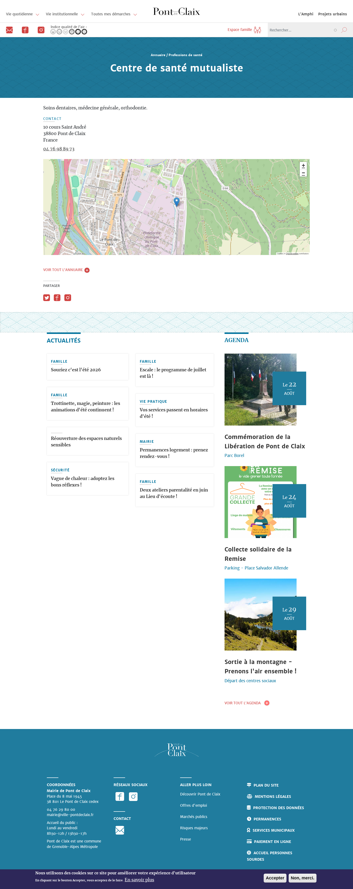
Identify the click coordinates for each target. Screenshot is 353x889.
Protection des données (278, 808)
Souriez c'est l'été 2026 (76, 370)
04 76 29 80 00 (61, 809)
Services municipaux (274, 830)
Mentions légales (273, 796)
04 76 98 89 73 (58, 149)
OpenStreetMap (292, 253)
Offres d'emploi (193, 805)
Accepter (275, 878)
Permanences (267, 819)
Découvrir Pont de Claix (200, 794)
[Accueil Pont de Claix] (176, 11)
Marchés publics (193, 816)
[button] (177, 202)
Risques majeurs (194, 828)
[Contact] (8, 29)
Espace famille (240, 29)
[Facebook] (24, 29)
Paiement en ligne (272, 841)
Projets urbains (332, 14)
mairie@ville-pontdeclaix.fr (70, 814)
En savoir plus (139, 880)
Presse (185, 839)
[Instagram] (39, 29)
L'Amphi (305, 14)
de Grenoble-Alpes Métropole (72, 846)
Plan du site (266, 785)
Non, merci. (302, 878)
